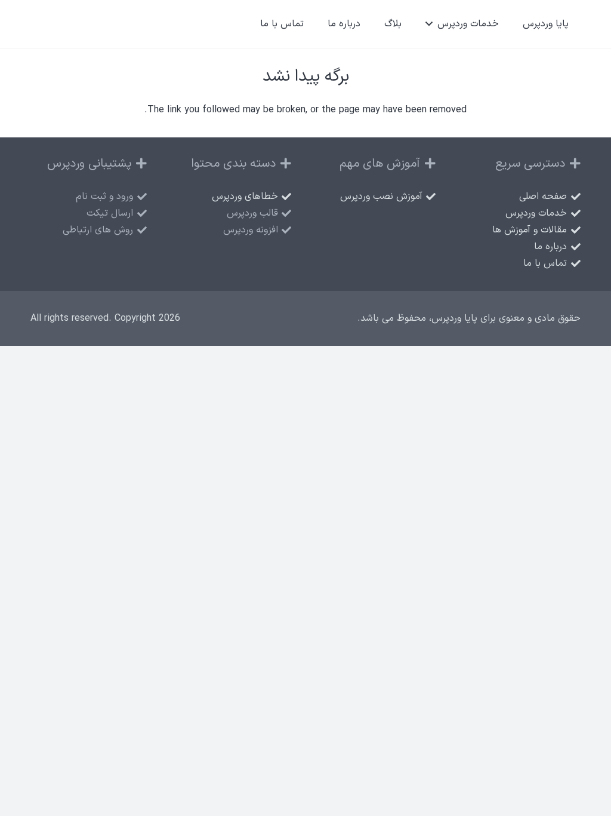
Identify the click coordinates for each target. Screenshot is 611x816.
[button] (431, 24)
